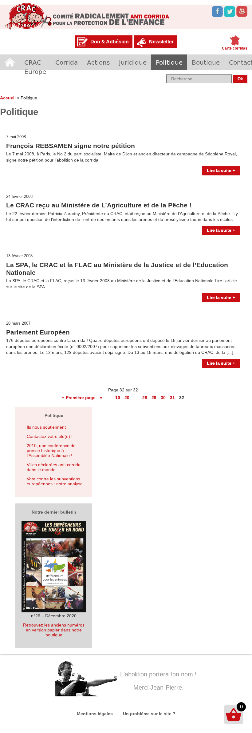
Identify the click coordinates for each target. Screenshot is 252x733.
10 (117, 397)
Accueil (10, 62)
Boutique (206, 62)
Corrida (66, 62)
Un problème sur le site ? (149, 713)
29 (154, 397)
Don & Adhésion (109, 41)
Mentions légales (95, 713)
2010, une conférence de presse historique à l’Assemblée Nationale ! (51, 450)
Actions (98, 62)
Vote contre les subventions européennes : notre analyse (55, 481)
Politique (169, 62)
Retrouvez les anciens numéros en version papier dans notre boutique (54, 630)
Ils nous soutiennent (46, 427)
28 (144, 397)
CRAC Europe (35, 67)
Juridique (133, 62)
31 (172, 397)
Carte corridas (234, 48)
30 (163, 397)
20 (126, 397)
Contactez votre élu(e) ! (50, 436)
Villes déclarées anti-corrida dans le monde (54, 467)
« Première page (79, 397)
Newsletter (161, 41)
